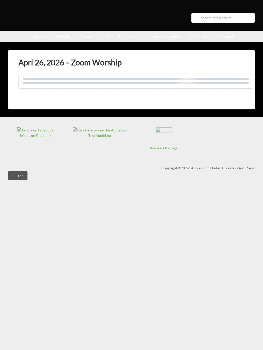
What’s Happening (122, 36)
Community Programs (163, 36)
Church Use (199, 36)
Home (17, 36)
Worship (63, 36)
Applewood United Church (76, 19)
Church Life (88, 36)
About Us (39, 36)
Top (20, 176)
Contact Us (227, 36)
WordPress (246, 168)
